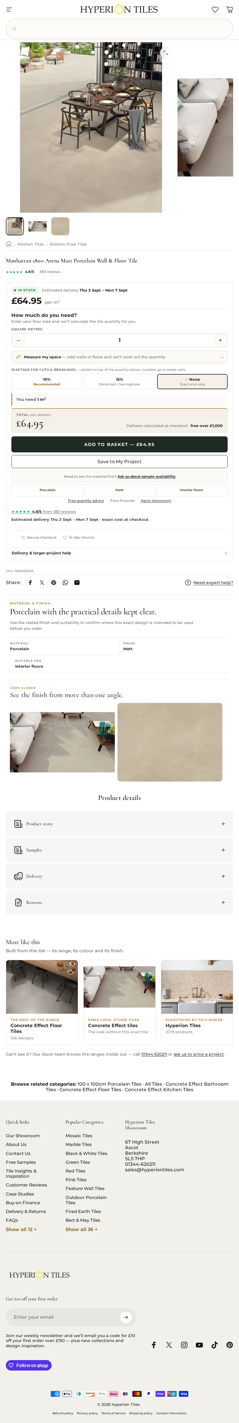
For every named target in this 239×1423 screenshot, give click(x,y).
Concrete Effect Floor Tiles (90, 1089)
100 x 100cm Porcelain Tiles (109, 1084)
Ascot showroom (156, 501)
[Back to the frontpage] (9, 244)
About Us (16, 1144)
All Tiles (153, 1084)
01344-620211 (140, 1164)
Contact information (171, 1413)
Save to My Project (119, 461)
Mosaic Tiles (79, 1135)
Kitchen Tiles (31, 244)
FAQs (12, 1220)
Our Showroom (23, 1135)
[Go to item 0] (15, 226)
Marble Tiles (79, 1144)
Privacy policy (87, 1413)
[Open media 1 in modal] (166, 53)
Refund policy (62, 1413)
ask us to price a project (199, 1054)
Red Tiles (75, 1171)
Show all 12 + (21, 1229)
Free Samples (21, 1162)
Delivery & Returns (26, 1211)
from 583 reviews (43, 511)
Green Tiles (78, 1162)
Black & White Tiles (87, 1153)
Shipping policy (141, 1413)
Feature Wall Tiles (85, 1188)
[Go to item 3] (60, 226)
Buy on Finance (23, 1202)
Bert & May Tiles (83, 1220)
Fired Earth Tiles (83, 1211)
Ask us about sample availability (146, 477)
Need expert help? (213, 582)
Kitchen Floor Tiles (68, 244)
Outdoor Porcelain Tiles (86, 1200)
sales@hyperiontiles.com (154, 1169)
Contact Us (18, 1153)
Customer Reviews (26, 1185)
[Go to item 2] (38, 226)
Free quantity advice (86, 501)
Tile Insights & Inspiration (21, 1173)
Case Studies (20, 1194)
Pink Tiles (76, 1179)
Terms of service (113, 1413)
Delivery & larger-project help (41, 553)
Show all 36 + (82, 1229)
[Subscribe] (126, 1317)
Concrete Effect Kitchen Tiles (159, 1089)
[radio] (46, 381)
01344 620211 (154, 1054)
